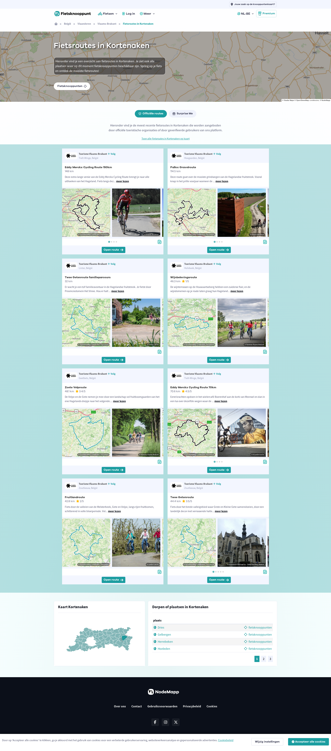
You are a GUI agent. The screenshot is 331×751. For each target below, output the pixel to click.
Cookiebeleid (225, 740)
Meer (147, 14)
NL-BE (245, 14)
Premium (269, 13)
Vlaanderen (84, 23)
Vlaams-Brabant (107, 23)
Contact (136, 706)
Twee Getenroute (182, 497)
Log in (130, 14)
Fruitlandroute (75, 497)
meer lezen (122, 181)
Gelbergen (164, 634)
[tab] (109, 242)
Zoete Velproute (76, 387)
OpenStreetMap (302, 100)
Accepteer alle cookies (310, 742)
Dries (160, 627)
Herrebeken (165, 642)
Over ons (120, 706)
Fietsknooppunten (69, 86)
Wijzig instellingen (267, 742)
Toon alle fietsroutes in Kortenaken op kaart (166, 138)
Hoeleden (163, 649)
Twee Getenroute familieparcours (88, 277)
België (67, 23)
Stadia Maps (289, 100)
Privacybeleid (192, 706)
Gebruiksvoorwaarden (162, 706)
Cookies (212, 706)
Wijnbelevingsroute (183, 277)
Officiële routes (153, 113)
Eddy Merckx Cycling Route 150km (88, 167)
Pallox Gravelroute (183, 167)
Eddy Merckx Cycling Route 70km (193, 387)
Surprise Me (185, 113)
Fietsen (108, 14)
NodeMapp (326, 100)
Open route (111, 250)
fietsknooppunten (260, 627)
